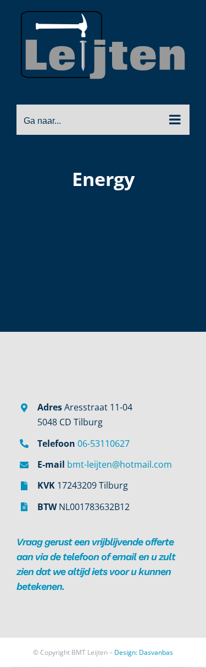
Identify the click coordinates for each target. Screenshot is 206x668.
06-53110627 (103, 443)
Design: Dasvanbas (143, 652)
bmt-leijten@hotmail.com (119, 464)
